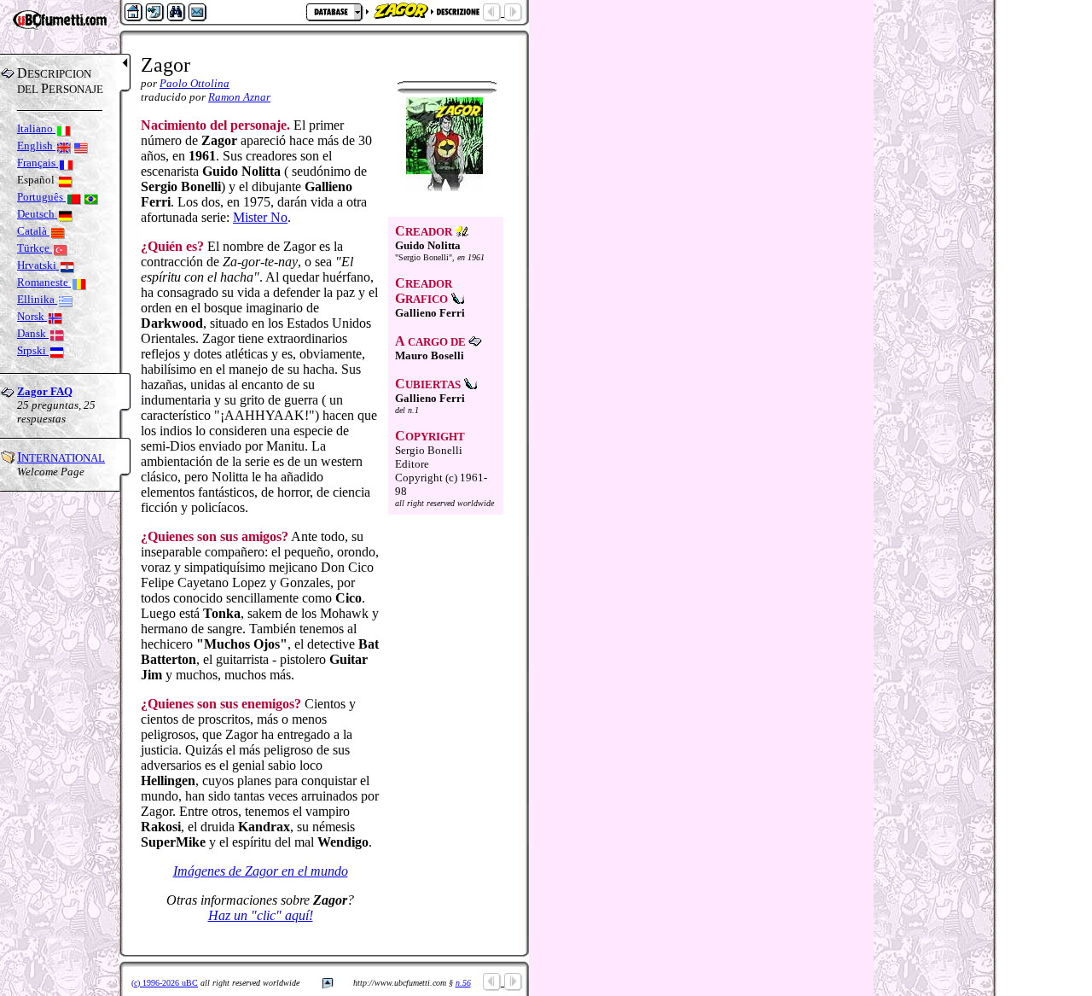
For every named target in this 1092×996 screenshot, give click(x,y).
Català (33, 230)
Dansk (33, 333)
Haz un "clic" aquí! (260, 915)
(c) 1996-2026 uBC (164, 982)
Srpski (33, 350)
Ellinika (37, 299)
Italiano (36, 128)
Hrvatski (38, 265)
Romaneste (44, 282)
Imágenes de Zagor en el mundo (260, 871)
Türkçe (34, 248)
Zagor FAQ (45, 391)
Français (37, 162)
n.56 (463, 982)
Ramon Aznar (239, 96)
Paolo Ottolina (194, 83)
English (36, 145)
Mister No (260, 217)
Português (41, 196)
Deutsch (37, 213)
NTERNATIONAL (61, 457)
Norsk (32, 316)
